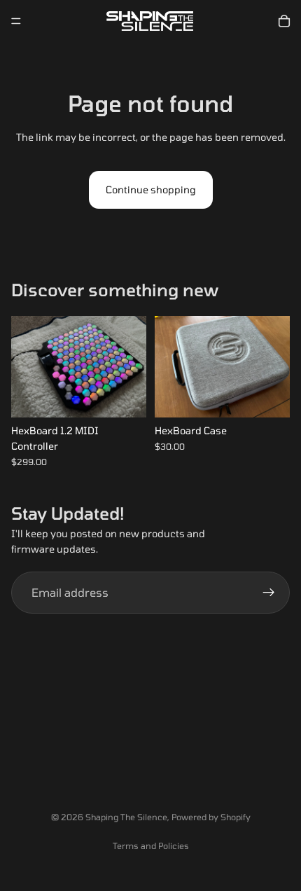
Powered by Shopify (211, 817)
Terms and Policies (151, 845)
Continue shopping (151, 189)
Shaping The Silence (126, 817)
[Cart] (284, 21)
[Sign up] (269, 592)
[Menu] (16, 21)
